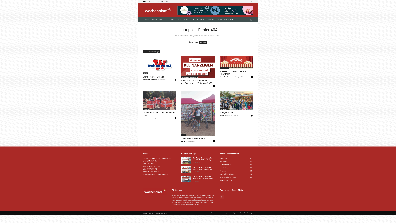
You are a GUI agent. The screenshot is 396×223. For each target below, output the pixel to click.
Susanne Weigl (224, 115)
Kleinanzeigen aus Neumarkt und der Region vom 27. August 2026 (196, 81)
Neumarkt (146, 109)
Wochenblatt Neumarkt (150, 79)
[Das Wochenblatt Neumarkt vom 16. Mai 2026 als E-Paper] (186, 169)
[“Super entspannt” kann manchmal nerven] (159, 100)
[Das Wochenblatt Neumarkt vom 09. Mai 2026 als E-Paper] (186, 179)
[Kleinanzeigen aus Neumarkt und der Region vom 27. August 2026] (198, 67)
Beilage (145, 73)
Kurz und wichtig (224, 68)
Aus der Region (224, 109)
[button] (250, 19)
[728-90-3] (215, 10)
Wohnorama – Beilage (153, 77)
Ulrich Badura (147, 118)
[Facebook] (252, 1)
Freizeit (184, 135)
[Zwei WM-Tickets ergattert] (198, 113)
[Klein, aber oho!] (236, 100)
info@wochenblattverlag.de (158, 174)
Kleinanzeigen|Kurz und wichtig (190, 77)
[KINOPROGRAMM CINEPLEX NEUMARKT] (236, 62)
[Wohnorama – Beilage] (159, 65)
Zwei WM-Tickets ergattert (194, 138)
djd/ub (183, 141)
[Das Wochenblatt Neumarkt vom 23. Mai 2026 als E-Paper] (186, 160)
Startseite (203, 42)
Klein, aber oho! (227, 112)
